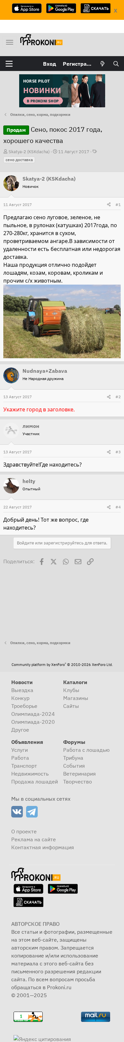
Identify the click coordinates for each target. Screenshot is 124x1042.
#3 (118, 451)
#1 (118, 204)
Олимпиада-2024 (33, 714)
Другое (20, 729)
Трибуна (73, 757)
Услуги (19, 750)
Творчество (77, 781)
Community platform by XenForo (62, 664)
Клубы (71, 690)
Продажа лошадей (34, 781)
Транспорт (24, 765)
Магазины (75, 698)
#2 (118, 396)
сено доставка (19, 159)
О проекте (24, 831)
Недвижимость (30, 773)
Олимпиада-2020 (33, 721)
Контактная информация (42, 847)
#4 (118, 506)
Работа (20, 757)
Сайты (71, 706)
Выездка (22, 690)
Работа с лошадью (86, 750)
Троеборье (24, 706)
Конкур (20, 698)
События (74, 765)
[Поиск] (116, 63)
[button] (9, 63)
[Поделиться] (108, 205)
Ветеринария (79, 773)
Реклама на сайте (33, 839)
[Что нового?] (102, 63)
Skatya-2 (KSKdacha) (29, 152)
